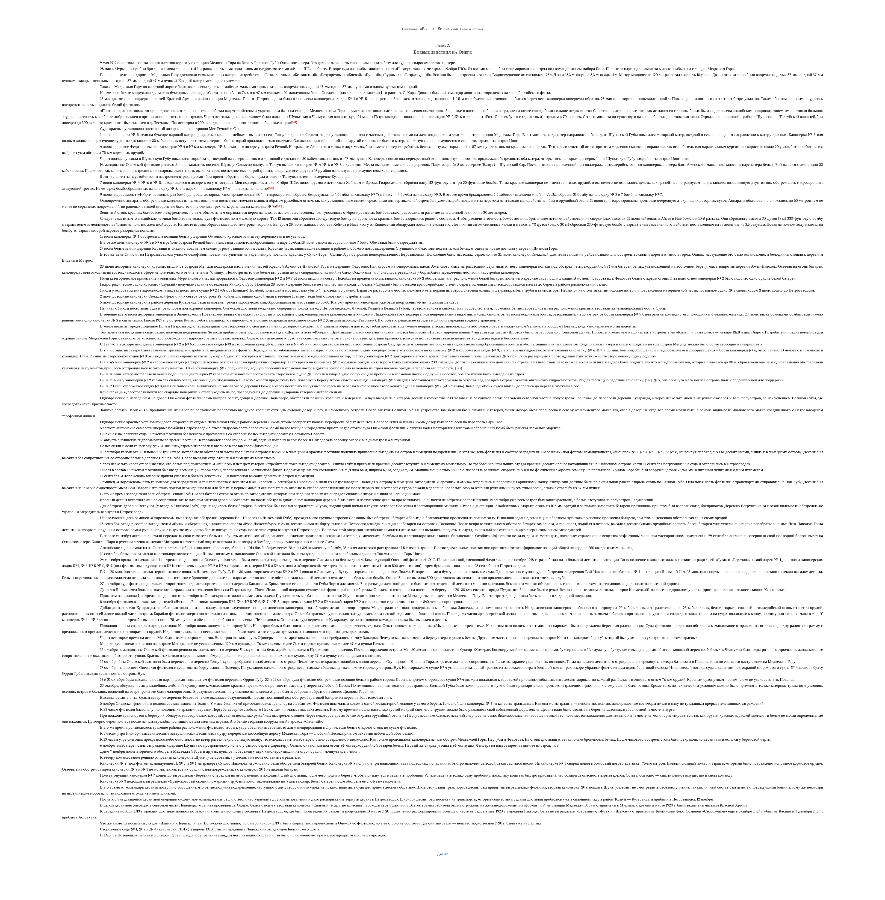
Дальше (442, 854)
